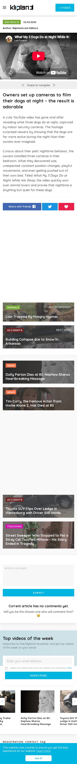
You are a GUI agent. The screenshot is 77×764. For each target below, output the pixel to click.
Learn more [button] (43, 751)
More (69, 668)
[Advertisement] (38, 257)
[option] (38, 708)
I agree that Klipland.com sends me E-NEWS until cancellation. (41, 668)
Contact (31, 741)
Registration (13, 741)
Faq (43, 741)
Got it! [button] (38, 758)
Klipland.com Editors (25, 28)
